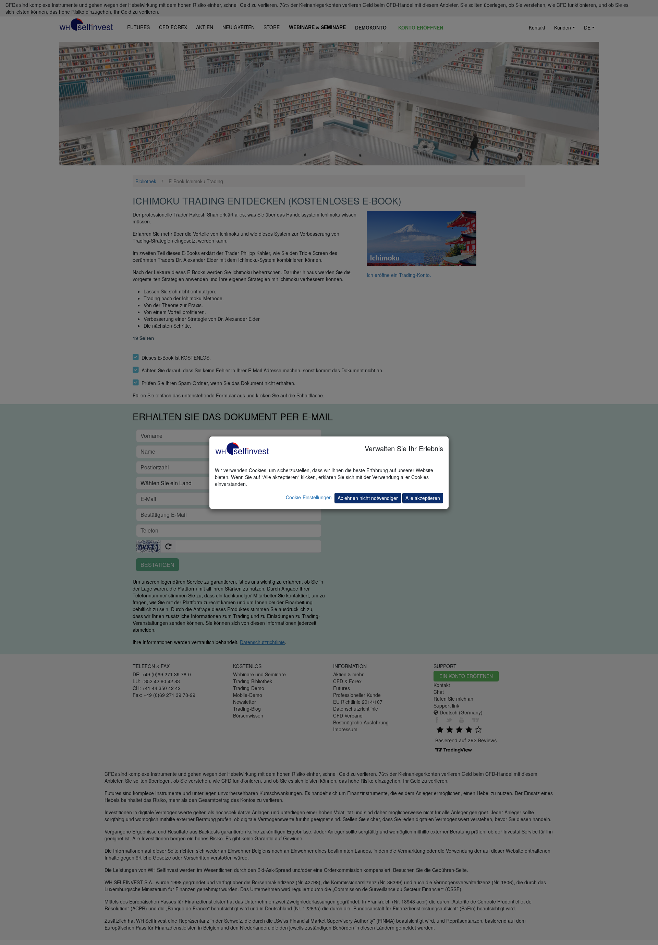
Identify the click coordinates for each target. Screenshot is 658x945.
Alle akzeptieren (422, 497)
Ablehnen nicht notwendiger (368, 497)
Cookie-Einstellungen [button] (309, 497)
